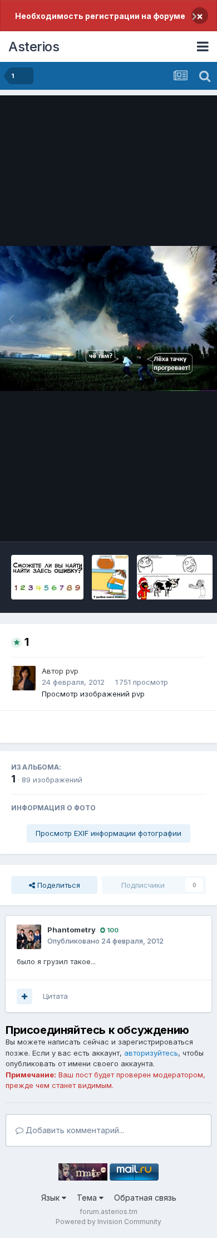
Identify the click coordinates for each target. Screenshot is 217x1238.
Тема (88, 1197)
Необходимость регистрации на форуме (100, 16)
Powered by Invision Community (108, 1221)
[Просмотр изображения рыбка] (110, 577)
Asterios (33, 46)
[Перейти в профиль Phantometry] (29, 937)
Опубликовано (105, 940)
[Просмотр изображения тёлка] (174, 577)
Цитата (55, 996)
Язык (51, 1197)
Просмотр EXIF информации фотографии (108, 833)
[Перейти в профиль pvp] (23, 678)
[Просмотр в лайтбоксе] (108, 318)
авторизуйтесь (151, 1052)
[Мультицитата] (24, 996)
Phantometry (71, 929)
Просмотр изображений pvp (93, 693)
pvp (72, 670)
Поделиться (57, 885)
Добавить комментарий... (73, 1130)
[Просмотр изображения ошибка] (47, 577)
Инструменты (168, 521)
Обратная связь (145, 1197)
